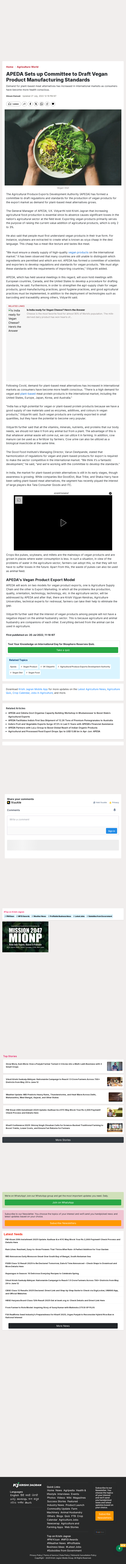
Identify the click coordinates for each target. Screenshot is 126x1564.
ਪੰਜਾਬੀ (35, 1495)
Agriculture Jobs (68, 1519)
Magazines (79, 1497)
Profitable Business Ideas (60, 916)
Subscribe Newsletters (63, 1223)
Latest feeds (13, 1234)
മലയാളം (22, 1498)
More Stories (63, 1139)
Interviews (63, 1493)
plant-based (28, 393)
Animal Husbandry (71, 1512)
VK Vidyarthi (48, 667)
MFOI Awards (24, 916)
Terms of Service (51, 1555)
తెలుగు (28, 1502)
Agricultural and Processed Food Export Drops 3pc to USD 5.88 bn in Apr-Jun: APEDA (54, 731)
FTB (73, 1516)
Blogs (60, 1516)
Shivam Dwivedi (13, 96)
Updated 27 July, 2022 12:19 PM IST (39, 96)
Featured (72, 1501)
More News (63, 1325)
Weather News (39, 916)
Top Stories (10, 1056)
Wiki (69, 1497)
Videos (61, 1497)
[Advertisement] (63, 357)
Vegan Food (34, 672)
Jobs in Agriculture (42, 692)
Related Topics (18, 660)
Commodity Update (58, 1508)
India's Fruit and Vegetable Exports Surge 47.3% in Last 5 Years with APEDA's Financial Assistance (60, 724)
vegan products (78, 252)
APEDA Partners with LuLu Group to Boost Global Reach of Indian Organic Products (52, 727)
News (58, 1490)
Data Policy (65, 1555)
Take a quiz (63, 650)
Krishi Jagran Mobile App (33, 689)
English (14, 1495)
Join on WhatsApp (63, 1202)
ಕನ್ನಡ (36, 1498)
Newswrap (53, 1523)
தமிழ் (13, 1498)
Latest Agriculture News (92, 689)
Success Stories (56, 1501)
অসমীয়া (21, 1502)
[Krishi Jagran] (26, 1485)
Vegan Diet (17, 672)
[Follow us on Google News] (99, 1531)
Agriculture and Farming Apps (63, 1525)
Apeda (13, 667)
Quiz (67, 1516)
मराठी (28, 1495)
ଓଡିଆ (13, 1502)
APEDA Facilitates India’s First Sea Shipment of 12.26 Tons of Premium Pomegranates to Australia (60, 720)
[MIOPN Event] (25, 936)
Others (51, 1516)
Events (75, 1493)
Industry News (55, 1505)
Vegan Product (30, 667)
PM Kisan (10, 916)
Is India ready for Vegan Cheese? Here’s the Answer (56, 310)
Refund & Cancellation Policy (83, 1555)
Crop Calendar (21, 692)
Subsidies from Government (100, 916)
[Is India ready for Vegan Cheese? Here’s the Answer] (16, 321)
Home (50, 1490)
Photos (51, 1497)
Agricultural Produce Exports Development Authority (85, 667)
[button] (110, 493)
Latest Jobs (80, 916)
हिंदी (22, 1495)
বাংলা (30, 1498)
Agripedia (69, 1490)
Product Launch (75, 1505)
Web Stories (72, 1527)
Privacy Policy (36, 1555)
